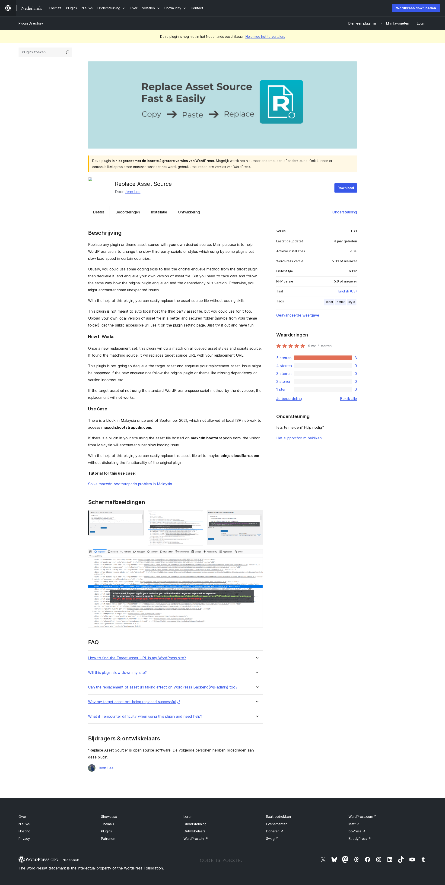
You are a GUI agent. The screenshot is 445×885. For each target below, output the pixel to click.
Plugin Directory (31, 23)
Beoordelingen (127, 212)
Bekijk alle (348, 398)
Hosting (24, 831)
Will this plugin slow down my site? (117, 672)
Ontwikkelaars (194, 831)
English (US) (347, 291)
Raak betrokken (278, 816)
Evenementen (276, 824)
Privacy (24, 839)
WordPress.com (363, 816)
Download (345, 188)
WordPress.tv (196, 839)
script (341, 302)
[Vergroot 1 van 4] (137, 516)
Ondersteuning (344, 212)
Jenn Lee (132, 191)
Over (22, 816)
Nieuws (24, 824)
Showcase (109, 816)
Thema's (107, 824)
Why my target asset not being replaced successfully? (134, 702)
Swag (272, 839)
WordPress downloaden (416, 8)
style (351, 302)
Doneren (274, 831)
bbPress (357, 831)
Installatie (159, 212)
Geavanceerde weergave (297, 315)
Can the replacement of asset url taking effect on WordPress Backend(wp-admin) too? (162, 687)
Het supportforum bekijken (299, 438)
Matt (354, 824)
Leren (188, 816)
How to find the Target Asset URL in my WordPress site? (137, 658)
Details (99, 212)
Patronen (108, 839)
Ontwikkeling (189, 212)
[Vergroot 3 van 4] (256, 516)
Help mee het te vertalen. (265, 36)
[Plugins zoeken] (67, 52)
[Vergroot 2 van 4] (197, 516)
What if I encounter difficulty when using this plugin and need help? (145, 716)
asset (329, 302)
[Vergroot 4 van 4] (256, 555)
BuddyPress (360, 839)
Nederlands (71, 860)
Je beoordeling (289, 398)
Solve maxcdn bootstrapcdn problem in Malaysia (130, 484)
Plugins (106, 831)
